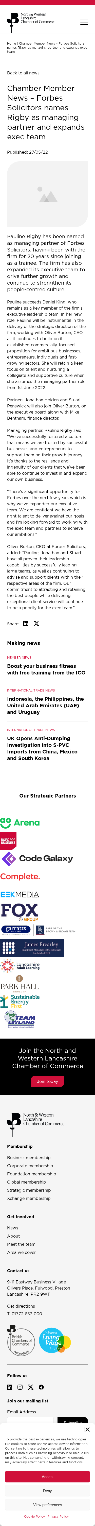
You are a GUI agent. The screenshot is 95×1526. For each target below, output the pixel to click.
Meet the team (21, 1244)
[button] (87, 1429)
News (12, 1228)
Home (11, 43)
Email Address (21, 1412)
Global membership (26, 1182)
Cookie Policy (34, 1516)
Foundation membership (31, 1174)
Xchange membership (29, 1198)
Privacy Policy (58, 1516)
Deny (47, 1491)
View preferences (47, 1505)
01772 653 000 (27, 1314)
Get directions (21, 1306)
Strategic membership (29, 1190)
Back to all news (23, 73)
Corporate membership (30, 1166)
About (13, 1236)
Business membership (29, 1157)
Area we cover (21, 1252)
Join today (47, 1081)
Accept (47, 1477)
